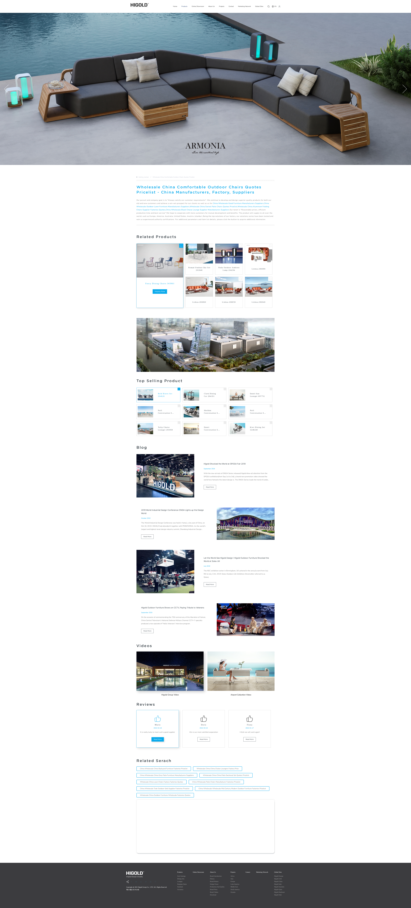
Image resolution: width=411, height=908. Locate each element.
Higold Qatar (278, 889)
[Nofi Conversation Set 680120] (179, 406)
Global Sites (259, 6)
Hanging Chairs (182, 884)
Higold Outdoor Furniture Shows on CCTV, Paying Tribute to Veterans (172, 608)
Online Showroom (198, 6)
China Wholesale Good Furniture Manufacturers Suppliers (238, 203)
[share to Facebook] (132, 881)
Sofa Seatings (181, 876)
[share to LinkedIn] (141, 881)
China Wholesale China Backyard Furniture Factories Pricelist (163, 768)
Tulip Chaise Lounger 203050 (165, 428)
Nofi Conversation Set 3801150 (258, 412)
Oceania (233, 892)
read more (210, 487)
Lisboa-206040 (258, 302)
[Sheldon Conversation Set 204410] (225, 406)
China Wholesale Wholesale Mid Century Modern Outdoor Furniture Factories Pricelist (232, 788)
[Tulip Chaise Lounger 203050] (179, 422)
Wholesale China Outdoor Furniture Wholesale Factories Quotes (165, 795)
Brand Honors (214, 881)
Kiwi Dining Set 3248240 (257, 428)
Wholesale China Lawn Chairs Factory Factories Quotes (161, 782)
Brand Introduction (216, 876)
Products (184, 6)
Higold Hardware (279, 892)
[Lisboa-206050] (241, 279)
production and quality (217, 887)
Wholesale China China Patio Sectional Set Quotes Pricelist (226, 775)
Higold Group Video (170, 694)
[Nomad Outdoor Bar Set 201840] (211, 246)
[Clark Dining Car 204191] (225, 389)
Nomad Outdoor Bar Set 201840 (199, 269)
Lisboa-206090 (258, 269)
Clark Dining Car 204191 (210, 395)
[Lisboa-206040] (270, 279)
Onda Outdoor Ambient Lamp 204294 (229, 269)
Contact (231, 6)
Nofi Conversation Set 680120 (166, 412)
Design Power (214, 884)
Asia (232, 879)
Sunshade (180, 887)
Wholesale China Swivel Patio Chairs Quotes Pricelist (213, 206)
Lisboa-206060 (199, 302)
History (212, 879)
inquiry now (160, 291)
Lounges (179, 881)
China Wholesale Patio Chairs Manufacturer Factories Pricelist (216, 782)
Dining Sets (180, 879)
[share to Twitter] (146, 881)
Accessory (180, 889)
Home (175, 6)
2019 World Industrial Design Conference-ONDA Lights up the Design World (172, 511)
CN (275, 6)
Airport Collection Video (241, 694)
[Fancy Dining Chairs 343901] (181, 246)
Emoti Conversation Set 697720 (212, 428)
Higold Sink (278, 895)
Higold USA (278, 879)
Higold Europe (278, 876)
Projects (221, 6)
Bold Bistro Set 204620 (165, 395)
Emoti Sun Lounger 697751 (257, 395)
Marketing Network (244, 6)
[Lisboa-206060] (211, 279)
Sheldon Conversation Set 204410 (212, 412)
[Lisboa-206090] (270, 246)
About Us (211, 6)
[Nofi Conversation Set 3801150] (271, 406)
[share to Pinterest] (156, 881)
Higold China (278, 881)
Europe (233, 881)
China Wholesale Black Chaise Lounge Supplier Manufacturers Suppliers (197, 210)
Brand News (213, 889)
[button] (6, 89)
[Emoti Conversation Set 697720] (225, 422)
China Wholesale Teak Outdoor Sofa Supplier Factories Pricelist (164, 788)
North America (235, 889)
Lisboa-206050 (229, 302)
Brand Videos (214, 892)
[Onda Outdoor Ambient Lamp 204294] (241, 246)
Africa (232, 876)
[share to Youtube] (136, 881)
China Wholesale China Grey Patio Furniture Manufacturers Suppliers (167, 775)
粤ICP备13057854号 (132, 890)
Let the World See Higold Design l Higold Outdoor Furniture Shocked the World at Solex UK (236, 559)
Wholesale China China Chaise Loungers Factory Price (218, 768)
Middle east (234, 887)
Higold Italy (278, 884)
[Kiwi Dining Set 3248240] (271, 422)
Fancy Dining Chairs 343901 (160, 283)
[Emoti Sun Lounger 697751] (271, 389)
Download (213, 895)
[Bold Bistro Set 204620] (179, 389)
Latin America (235, 884)
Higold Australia (279, 887)
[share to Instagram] (151, 881)
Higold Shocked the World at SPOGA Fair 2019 (225, 464)
